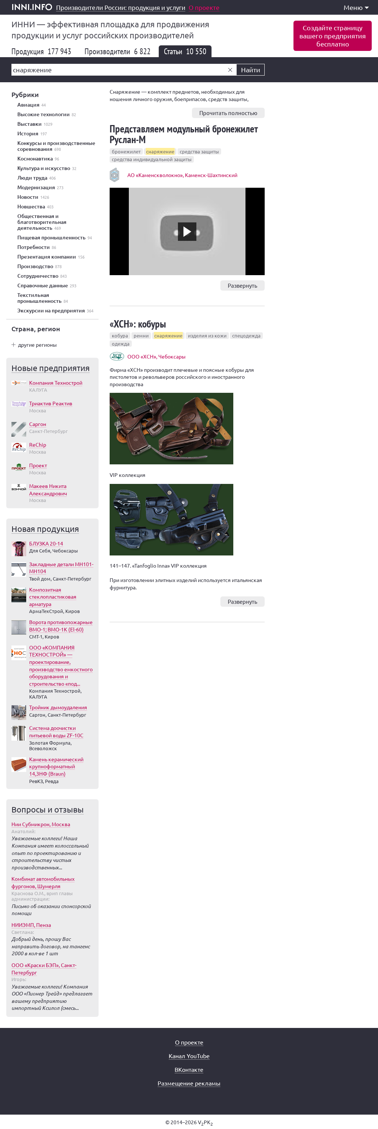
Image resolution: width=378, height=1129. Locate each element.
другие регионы (37, 344)
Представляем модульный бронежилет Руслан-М (184, 134)
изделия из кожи (207, 335)
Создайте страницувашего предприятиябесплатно (332, 36)
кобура (120, 335)
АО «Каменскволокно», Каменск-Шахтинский (182, 175)
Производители (118, 51)
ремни (141, 335)
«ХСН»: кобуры (138, 323)
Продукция (41, 51)
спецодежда (246, 335)
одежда (121, 343)
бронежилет (126, 151)
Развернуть (242, 285)
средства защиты (199, 151)
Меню (353, 7)
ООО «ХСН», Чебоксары (156, 356)
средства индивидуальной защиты (152, 159)
